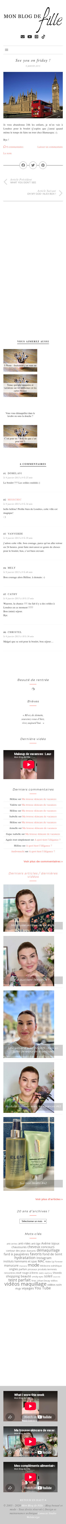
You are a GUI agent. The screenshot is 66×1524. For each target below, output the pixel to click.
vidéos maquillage (25, 1283)
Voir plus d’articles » (49, 1199)
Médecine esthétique (51, 1265)
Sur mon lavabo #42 (33, 1183)
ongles (13, 1269)
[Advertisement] (17, 234)
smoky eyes (37, 1276)
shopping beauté (18, 1276)
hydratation (25, 1257)
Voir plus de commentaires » (43, 861)
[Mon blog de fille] (33, 32)
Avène (46, 1243)
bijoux (55, 1243)
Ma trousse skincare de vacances (39, 799)
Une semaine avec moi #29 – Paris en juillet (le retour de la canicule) (33, 1049)
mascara (23, 1266)
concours (47, 1246)
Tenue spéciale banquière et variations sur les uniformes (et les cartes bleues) (20, 387)
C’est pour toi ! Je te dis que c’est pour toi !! (20, 440)
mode (33, 1264)
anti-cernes (12, 1243)
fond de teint (52, 1254)
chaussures (19, 1247)
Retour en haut (32, 1500)
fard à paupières (16, 1254)
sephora (48, 1273)
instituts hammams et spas (20, 1261)
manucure (11, 1265)
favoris (36, 1253)
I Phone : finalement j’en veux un (20, 365)
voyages (28, 1288)
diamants (31, 1250)
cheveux (33, 1246)
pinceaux (32, 1269)
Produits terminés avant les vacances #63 (33, 1106)
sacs (41, 1272)
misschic (15, 499)
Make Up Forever (54, 1261)
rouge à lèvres (30, 1272)
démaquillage (48, 1250)
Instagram (43, 1257)
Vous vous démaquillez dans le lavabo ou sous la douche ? (20, 415)
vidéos (54, 1280)
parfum (23, 1269)
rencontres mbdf (12, 1272)
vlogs (18, 1288)
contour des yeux (16, 1250)
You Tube (43, 1288)
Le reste (7, 153)
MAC (41, 1261)
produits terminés (47, 1269)
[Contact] (22, 36)
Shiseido (57, 1272)
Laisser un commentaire (50, 146)
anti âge (35, 1243)
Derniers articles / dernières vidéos (33, 875)
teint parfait (19, 1279)
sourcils (56, 1276)
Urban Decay (43, 1280)
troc (33, 1280)
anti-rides (24, 1243)
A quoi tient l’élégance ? (47, 839)
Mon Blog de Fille (32, 1505)
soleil (48, 1276)
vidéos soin (54, 1284)
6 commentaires (15, 146)
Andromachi (17, 851)
